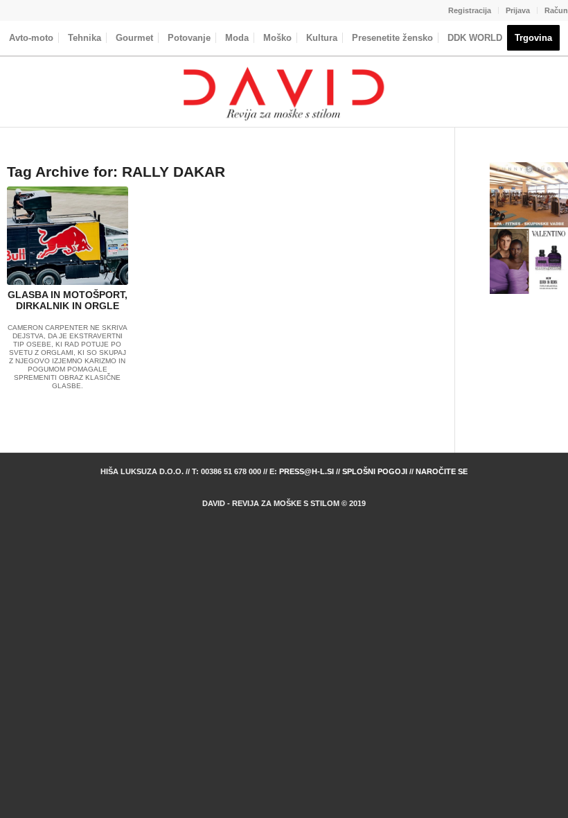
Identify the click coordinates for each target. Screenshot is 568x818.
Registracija (469, 10)
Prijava (518, 10)
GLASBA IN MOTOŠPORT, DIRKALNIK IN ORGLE (67, 300)
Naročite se (442, 471)
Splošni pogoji (374, 471)
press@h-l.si (306, 471)
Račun (556, 10)
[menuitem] (470, 10)
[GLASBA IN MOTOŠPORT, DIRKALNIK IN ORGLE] (67, 235)
